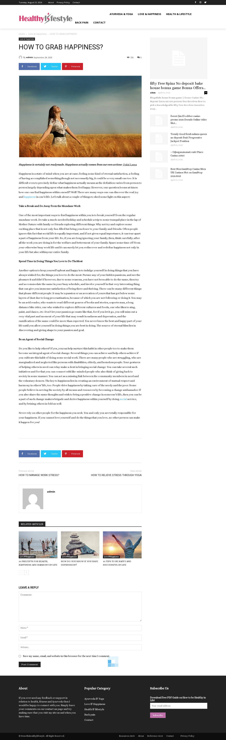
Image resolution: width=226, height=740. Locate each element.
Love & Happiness (37, 33)
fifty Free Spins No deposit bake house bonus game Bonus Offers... (178, 85)
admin (29, 57)
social (123, 399)
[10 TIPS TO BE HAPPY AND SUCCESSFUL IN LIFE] (122, 544)
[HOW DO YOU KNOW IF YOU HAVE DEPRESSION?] (80, 544)
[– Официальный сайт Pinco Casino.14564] (159, 156)
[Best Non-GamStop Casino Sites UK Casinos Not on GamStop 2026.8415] (159, 173)
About (141, 736)
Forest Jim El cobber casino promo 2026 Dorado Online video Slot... (189, 120)
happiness (30, 196)
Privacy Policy (187, 736)
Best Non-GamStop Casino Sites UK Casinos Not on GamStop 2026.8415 (188, 172)
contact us (51, 709)
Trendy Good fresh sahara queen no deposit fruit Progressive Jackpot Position (189, 137)
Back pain (89, 714)
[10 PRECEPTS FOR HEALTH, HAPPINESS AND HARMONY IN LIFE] (38, 544)
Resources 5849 (127, 736)
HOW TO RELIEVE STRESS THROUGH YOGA (116, 475)
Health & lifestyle (94, 709)
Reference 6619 (155, 736)
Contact (88, 719)
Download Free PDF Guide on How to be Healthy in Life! (178, 699)
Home (22, 33)
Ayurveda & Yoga (94, 698)
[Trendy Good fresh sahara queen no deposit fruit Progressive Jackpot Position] (159, 138)
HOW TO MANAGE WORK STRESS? (39, 475)
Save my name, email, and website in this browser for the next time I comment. (66, 656)
